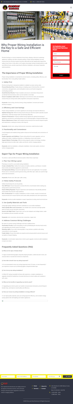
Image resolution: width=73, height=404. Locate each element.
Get (68, 376)
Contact (43, 388)
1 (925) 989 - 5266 (56, 392)
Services (36, 388)
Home (35, 386)
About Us (44, 386)
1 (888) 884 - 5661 (56, 394)
